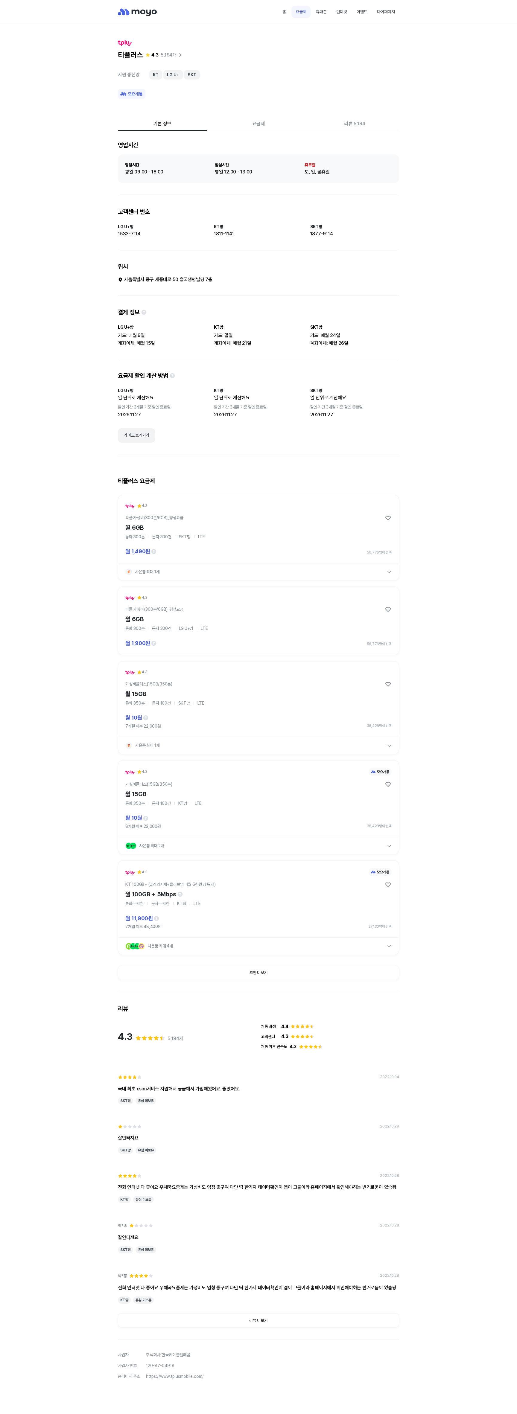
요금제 (301, 11)
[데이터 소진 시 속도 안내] (180, 894)
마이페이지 (386, 11)
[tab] (162, 124)
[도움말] (144, 312)
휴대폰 (321, 11)
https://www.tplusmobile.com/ (175, 1376)
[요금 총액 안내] (154, 551)
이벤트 (362, 11)
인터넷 (341, 11)
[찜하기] (388, 518)
